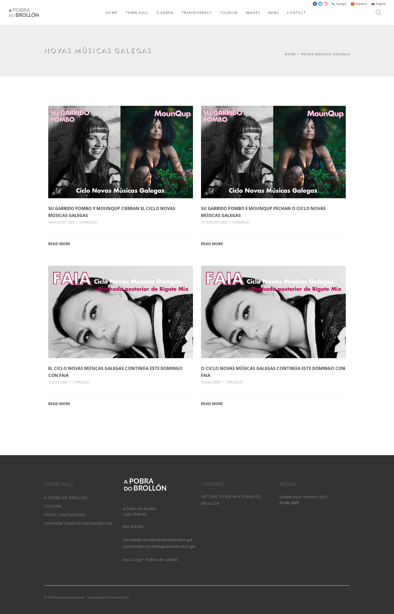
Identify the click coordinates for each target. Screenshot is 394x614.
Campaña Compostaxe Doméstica (78, 523)
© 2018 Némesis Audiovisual (64, 597)
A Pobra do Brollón (65, 497)
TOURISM (229, 12)
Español (361, 4)
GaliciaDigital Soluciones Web (108, 597)
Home (290, 54)
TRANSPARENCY (197, 12)
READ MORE (59, 243)
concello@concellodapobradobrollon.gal (157, 539)
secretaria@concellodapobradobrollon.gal (159, 546)
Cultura (52, 506)
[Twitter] (328, 596)
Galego (341, 4)
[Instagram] (337, 596)
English (380, 4)
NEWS (273, 12)
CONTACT (296, 12)
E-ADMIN (165, 12)
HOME (111, 12)
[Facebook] (346, 596)
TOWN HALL (137, 12)
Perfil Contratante (65, 514)
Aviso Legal (133, 559)
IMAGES (253, 12)
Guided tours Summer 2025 (303, 496)
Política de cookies (162, 559)
